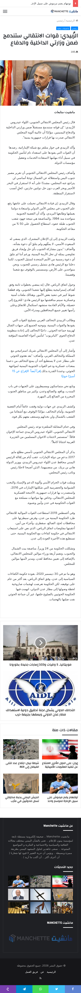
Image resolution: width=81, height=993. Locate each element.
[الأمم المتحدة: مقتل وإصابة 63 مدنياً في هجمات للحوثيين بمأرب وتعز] (62, 907)
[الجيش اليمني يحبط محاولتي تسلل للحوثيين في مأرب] (21, 784)
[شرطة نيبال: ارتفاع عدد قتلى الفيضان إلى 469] (21, 749)
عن (42, 971)
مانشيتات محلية (63, 28)
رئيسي (60, 20)
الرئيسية (71, 20)
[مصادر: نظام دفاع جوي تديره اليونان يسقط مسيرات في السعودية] (40, 894)
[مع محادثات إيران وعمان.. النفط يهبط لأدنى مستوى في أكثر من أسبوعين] (40, 907)
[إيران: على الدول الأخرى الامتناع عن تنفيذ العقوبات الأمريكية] (60, 749)
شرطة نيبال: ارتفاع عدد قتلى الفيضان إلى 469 (22, 765)
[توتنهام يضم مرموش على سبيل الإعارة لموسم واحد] (60, 784)
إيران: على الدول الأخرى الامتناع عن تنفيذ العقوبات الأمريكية (60, 765)
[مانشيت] (64, 11)
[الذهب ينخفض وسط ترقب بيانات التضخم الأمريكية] (18, 907)
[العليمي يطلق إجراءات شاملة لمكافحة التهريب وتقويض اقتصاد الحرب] (18, 894)
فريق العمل (31, 971)
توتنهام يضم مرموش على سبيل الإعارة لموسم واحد (43, 3)
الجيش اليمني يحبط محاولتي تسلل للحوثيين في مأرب (22, 799)
